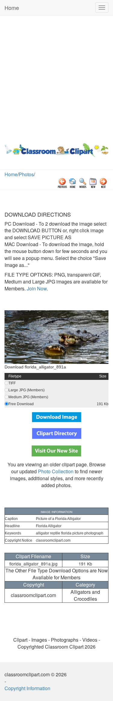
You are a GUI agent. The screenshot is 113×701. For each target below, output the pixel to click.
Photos (26, 174)
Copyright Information (27, 688)
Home (12, 7)
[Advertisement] (56, 77)
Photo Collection (56, 471)
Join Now (36, 288)
